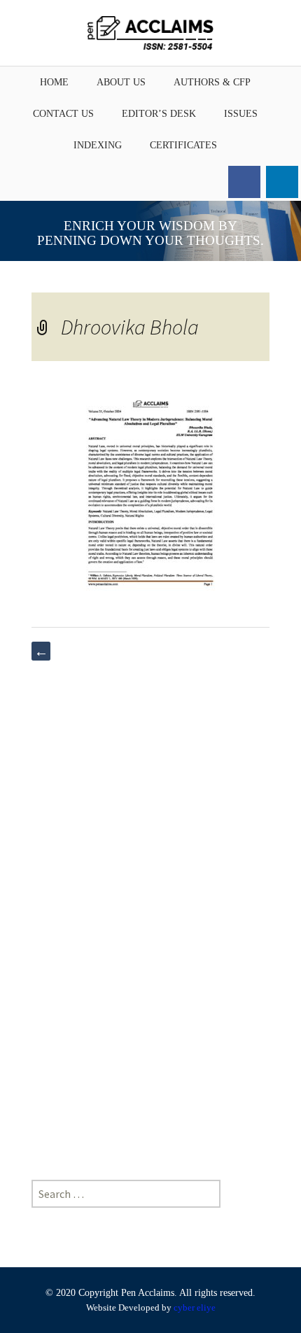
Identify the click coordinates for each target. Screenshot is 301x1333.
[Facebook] (244, 182)
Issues (241, 113)
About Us (121, 82)
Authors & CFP (212, 82)
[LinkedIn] (282, 182)
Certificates (183, 145)
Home (54, 82)
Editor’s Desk (159, 113)
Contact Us (63, 113)
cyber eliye (195, 1307)
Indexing (98, 145)
